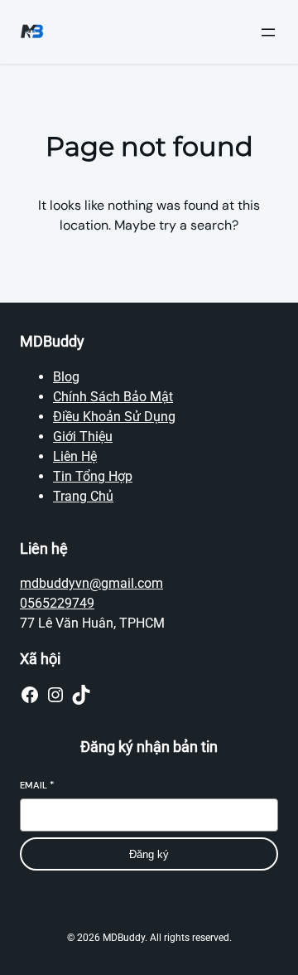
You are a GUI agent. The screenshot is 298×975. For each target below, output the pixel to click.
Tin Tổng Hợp (92, 476)
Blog (66, 377)
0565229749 (57, 603)
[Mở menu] (268, 32)
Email (37, 785)
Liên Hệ (75, 456)
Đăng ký (149, 854)
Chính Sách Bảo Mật (113, 397)
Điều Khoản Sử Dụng (114, 416)
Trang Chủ (83, 496)
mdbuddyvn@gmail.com (91, 583)
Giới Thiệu (83, 436)
